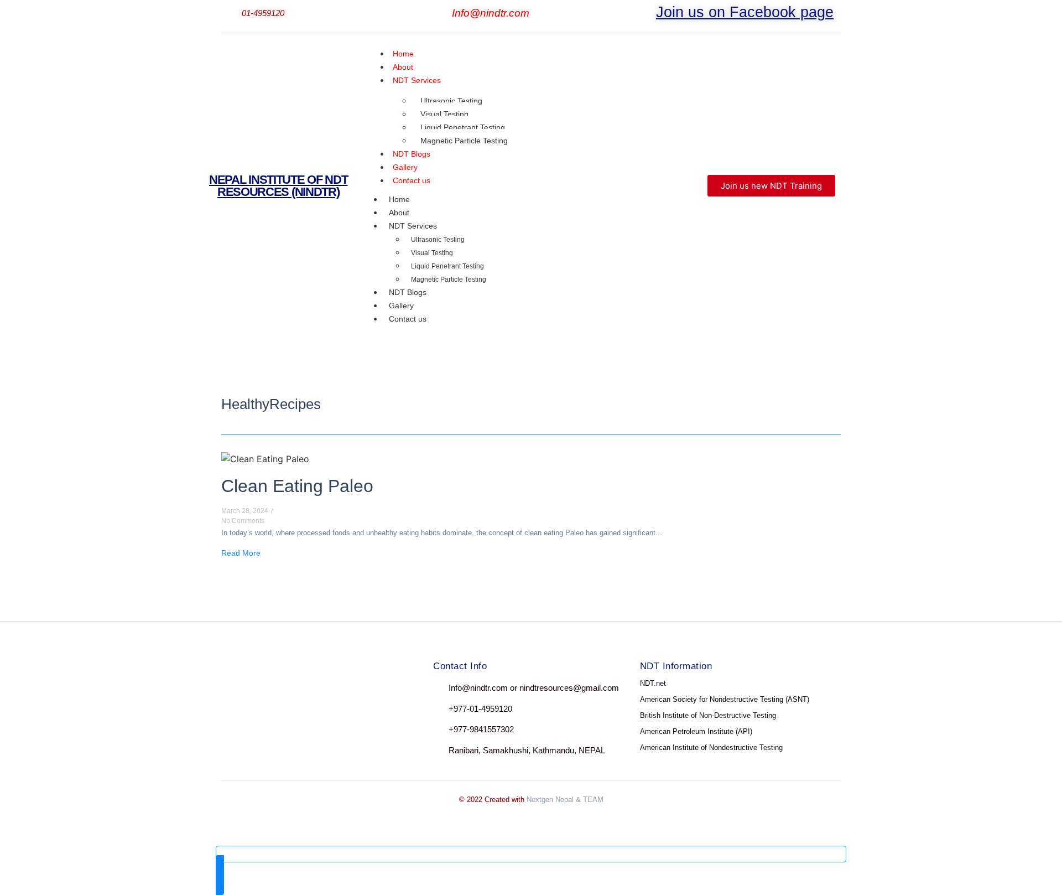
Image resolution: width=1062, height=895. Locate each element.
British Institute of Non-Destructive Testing (708, 715)
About (399, 212)
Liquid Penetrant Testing (462, 127)
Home (399, 199)
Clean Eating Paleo (297, 486)
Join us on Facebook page (745, 12)
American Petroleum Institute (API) (696, 731)
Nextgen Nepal (550, 799)
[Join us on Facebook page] (649, 14)
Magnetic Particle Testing (464, 140)
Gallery (401, 305)
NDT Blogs (407, 292)
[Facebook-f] (231, 690)
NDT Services (417, 80)
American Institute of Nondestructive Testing (711, 747)
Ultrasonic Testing (451, 100)
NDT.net (653, 683)
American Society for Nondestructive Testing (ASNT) (724, 699)
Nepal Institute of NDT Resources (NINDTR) (278, 186)
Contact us (411, 180)
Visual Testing (444, 114)
